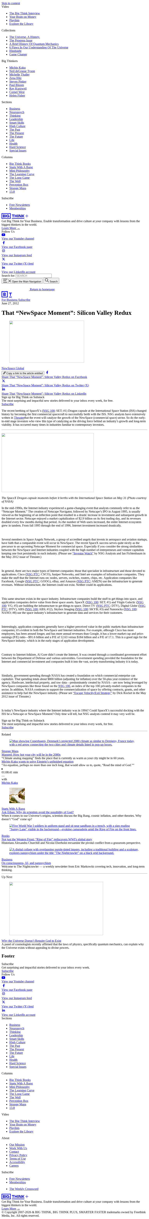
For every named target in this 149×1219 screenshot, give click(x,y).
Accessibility (17, 1162)
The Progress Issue (20, 40)
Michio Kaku (17, 67)
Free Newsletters (19, 204)
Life (11, 140)
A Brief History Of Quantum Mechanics (34, 44)
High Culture (17, 126)
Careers (14, 1165)
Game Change (18, 54)
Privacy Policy (18, 1155)
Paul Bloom (16, 85)
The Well (15, 181)
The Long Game (19, 177)
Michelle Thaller (19, 74)
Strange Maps (17, 188)
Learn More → (11, 228)
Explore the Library (21, 23)
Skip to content (11, 3)
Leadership (16, 119)
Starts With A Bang (21, 167)
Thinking (15, 115)
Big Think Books (20, 163)
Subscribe (24, 299)
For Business (10, 299)
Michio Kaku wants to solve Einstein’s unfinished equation (38, 761)
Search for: (8, 275)
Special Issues (17, 150)
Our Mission (17, 1144)
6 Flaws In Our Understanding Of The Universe (38, 47)
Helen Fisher (17, 95)
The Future (16, 136)
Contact (14, 1151)
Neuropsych (16, 112)
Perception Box (18, 184)
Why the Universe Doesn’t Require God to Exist (31, 940)
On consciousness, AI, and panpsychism (26, 863)
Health (13, 143)
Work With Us (18, 1148)
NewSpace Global (13, 368)
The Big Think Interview (24, 13)
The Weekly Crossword (23, 1189)
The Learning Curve (21, 174)
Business (14, 108)
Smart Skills (16, 122)
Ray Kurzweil (18, 88)
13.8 (12, 191)
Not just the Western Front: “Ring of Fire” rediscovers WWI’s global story (47, 839)
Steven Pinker (17, 81)
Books (6, 835)
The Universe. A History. (24, 37)
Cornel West (16, 92)
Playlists (14, 20)
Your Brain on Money (22, 16)
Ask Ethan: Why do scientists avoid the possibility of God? (38, 812)
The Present (16, 133)
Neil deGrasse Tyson (22, 71)
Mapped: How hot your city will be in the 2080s (31, 754)
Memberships (17, 208)
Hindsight (15, 51)
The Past (14, 129)
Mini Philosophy (19, 170)
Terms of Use (17, 1158)
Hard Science (17, 147)
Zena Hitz (15, 78)
